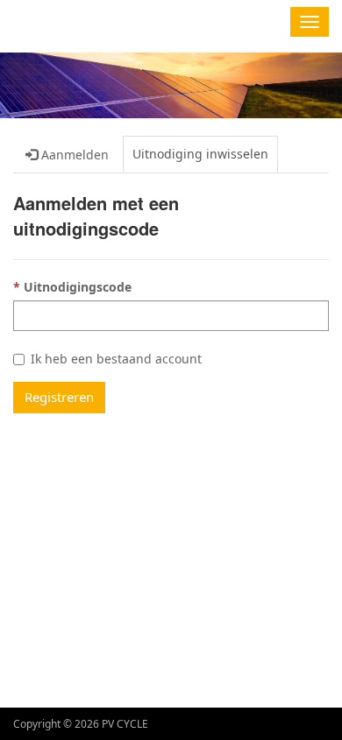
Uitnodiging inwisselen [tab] (200, 153)
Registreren (59, 396)
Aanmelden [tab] (73, 154)
